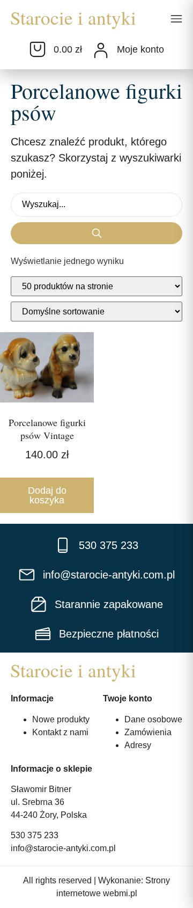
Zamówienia (148, 732)
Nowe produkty (61, 719)
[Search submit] (96, 233)
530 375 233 (34, 835)
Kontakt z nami (60, 732)
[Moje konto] (101, 50)
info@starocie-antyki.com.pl (63, 848)
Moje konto (140, 49)
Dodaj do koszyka (47, 495)
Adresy (137, 745)
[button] (176, 20)
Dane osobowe (153, 719)
